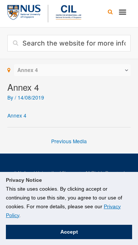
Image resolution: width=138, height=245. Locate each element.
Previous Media (69, 141)
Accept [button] (69, 232)
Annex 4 (16, 115)
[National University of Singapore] (23, 11)
